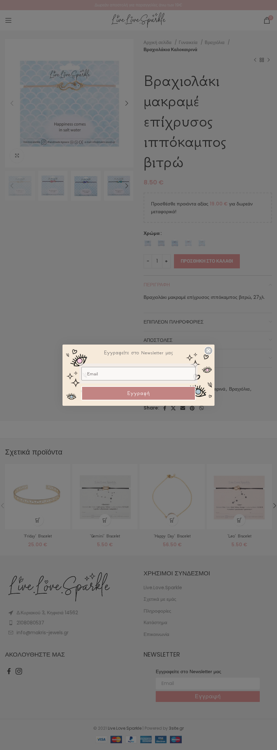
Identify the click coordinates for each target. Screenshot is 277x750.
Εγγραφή (138, 393)
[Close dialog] (208, 350)
